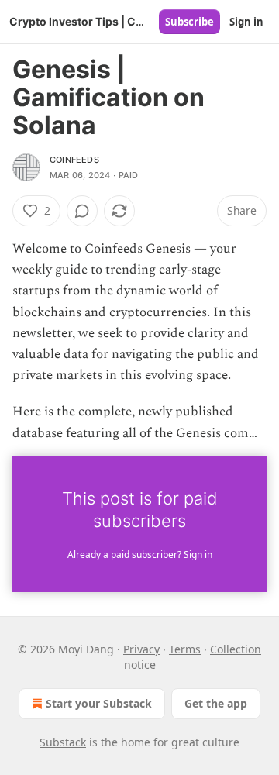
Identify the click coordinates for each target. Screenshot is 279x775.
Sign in (246, 22)
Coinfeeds (74, 159)
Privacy (141, 649)
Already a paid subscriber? (139, 554)
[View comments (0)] (82, 210)
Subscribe (189, 22)
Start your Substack (99, 703)
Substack (63, 742)
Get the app (215, 703)
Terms (185, 649)
